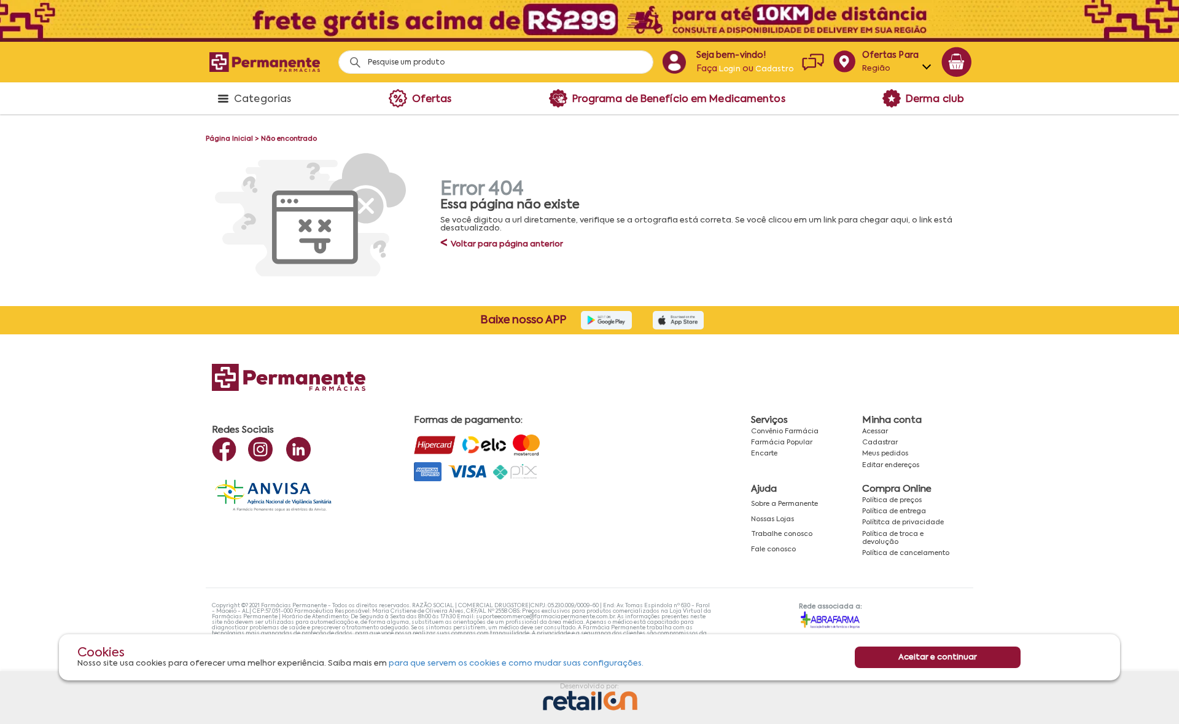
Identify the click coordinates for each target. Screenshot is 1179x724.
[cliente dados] (674, 62)
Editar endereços (890, 465)
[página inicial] (265, 62)
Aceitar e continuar (937, 657)
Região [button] (876, 69)
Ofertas (432, 99)
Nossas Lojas (772, 519)
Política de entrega (894, 511)
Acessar (875, 431)
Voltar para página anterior (501, 244)
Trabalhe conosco (781, 534)
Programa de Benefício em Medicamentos (678, 99)
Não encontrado (289, 139)
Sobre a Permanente (784, 504)
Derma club (935, 99)
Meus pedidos (885, 453)
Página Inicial (229, 139)
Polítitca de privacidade (903, 522)
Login (730, 69)
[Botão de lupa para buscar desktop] (351, 58)
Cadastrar (880, 442)
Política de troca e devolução (893, 538)
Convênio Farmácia (785, 431)
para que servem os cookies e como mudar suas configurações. (516, 663)
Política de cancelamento (905, 553)
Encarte (764, 453)
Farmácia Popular (781, 442)
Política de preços (892, 500)
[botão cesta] (956, 62)
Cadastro (774, 69)
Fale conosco (773, 549)
